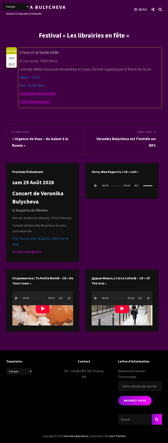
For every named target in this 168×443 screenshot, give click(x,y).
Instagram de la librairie (38, 93)
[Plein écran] (69, 298)
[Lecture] (96, 186)
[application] (122, 186)
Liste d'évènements (35, 101)
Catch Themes (117, 436)
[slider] (147, 187)
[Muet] (136, 186)
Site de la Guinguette (27, 252)
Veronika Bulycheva (36, 7)
